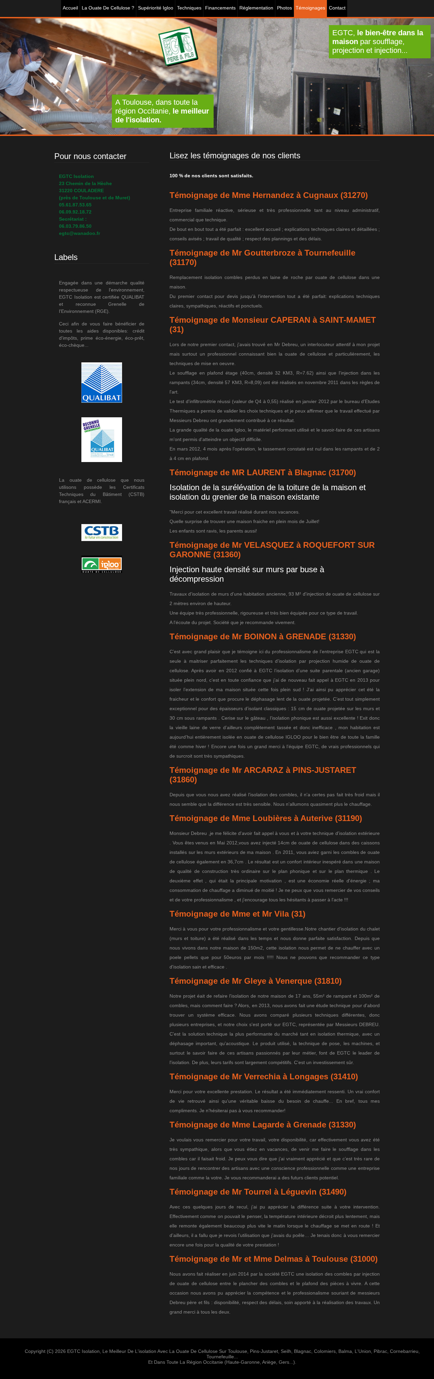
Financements (220, 8)
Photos (284, 8)
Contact (337, 8)
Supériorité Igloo (155, 8)
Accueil (70, 8)
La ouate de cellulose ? (108, 8)
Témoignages (310, 8)
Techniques (189, 8)
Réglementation (256, 8)
